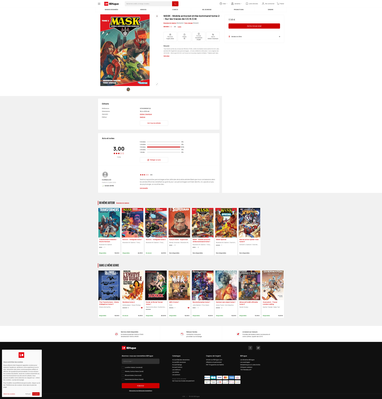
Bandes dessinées (111, 9)
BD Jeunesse (206, 9)
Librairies (237, 4)
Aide (224, 4)
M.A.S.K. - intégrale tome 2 (156, 239)
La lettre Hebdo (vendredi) (134, 367)
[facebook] (250, 348)
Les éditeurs (176, 370)
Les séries (175, 372)
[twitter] (258, 348)
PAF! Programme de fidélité (215, 365)
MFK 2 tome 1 (174, 302)
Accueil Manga (177, 365)
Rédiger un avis (155, 160)
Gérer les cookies (9, 394)
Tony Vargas (188, 23)
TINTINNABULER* (246, 370)
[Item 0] (128, 89)
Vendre (270, 9)
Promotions (239, 9)
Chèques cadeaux (246, 367)
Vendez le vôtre (236, 36)
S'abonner (140, 386)
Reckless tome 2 (129, 302)
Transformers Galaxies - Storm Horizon (108, 240)
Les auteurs (176, 375)
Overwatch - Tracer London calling (270, 303)
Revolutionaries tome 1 (201, 302)
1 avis (179, 27)
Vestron (142, 117)
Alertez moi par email (254, 26)
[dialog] (22, 373)
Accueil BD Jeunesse (179, 362)
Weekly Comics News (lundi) (134, 371)
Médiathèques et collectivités (250, 365)
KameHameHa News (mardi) (134, 379)
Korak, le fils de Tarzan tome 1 (154, 303)
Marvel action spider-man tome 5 (249, 240)
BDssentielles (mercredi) (133, 375)
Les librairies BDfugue (247, 360)
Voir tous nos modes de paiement (183, 381)
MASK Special (221, 239)
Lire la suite (144, 188)
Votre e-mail (127, 361)
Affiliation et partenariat (214, 362)
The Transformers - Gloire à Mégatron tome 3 (109, 303)
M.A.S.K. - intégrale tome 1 (132, 239)
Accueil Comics (177, 367)
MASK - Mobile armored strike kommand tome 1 (201, 240)
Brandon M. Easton (170, 23)
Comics (175, 9)
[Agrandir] (157, 84)
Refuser (28, 394)
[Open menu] (99, 4)
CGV (183, 396)
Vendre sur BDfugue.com (214, 360)
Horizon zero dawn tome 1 (225, 302)
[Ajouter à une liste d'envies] (157, 16)
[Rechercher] (175, 3)
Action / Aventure (146, 114)
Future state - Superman (178, 239)
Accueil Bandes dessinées (181, 360)
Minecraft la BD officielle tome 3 (248, 303)
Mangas (143, 9)
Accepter (36, 394)
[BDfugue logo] (111, 4)
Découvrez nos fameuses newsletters (140, 391)
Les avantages (245, 362)
